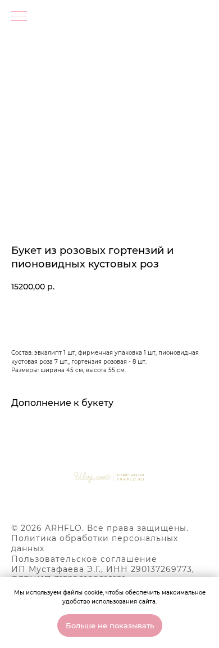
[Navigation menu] (19, 17)
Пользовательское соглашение (84, 559)
